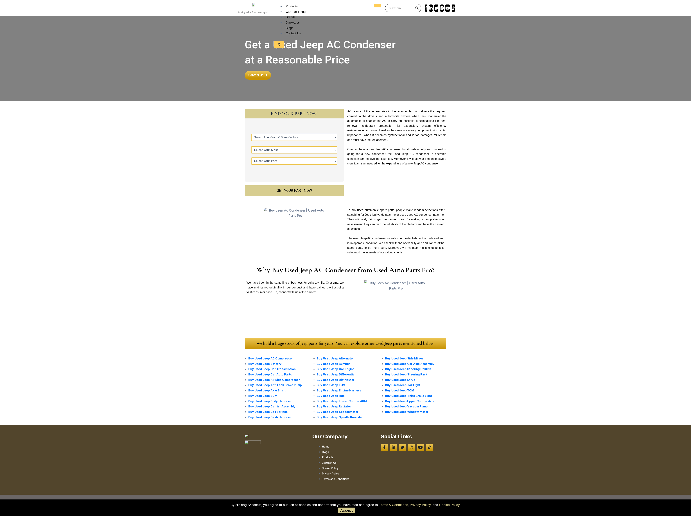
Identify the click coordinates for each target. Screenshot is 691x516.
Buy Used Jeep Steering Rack (406, 374)
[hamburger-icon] (377, 5)
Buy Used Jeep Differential (336, 374)
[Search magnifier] (416, 8)
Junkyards (293, 22)
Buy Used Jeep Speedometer (337, 412)
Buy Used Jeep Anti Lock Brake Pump (275, 385)
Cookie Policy (449, 505)
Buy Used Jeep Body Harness (269, 401)
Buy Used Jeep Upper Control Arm (409, 401)
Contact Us (293, 33)
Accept (346, 510)
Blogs (289, 28)
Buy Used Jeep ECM (331, 385)
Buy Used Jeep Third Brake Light (408, 396)
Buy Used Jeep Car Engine (335, 369)
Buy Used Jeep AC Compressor (270, 358)
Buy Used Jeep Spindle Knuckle (339, 417)
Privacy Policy (420, 505)
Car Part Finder (296, 11)
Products (292, 6)
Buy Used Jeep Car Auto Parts (270, 374)
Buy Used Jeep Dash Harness (269, 417)
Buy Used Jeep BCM (262, 396)
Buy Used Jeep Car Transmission (272, 369)
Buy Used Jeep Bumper (333, 364)
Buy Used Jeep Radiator (334, 406)
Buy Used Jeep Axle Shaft (267, 390)
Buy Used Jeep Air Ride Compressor (274, 380)
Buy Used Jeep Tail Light (402, 385)
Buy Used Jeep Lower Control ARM (342, 401)
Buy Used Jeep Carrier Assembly (271, 406)
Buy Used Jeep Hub (331, 396)
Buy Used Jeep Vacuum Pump (406, 406)
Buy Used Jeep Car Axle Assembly (409, 364)
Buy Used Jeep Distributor (335, 380)
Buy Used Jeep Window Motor (406, 412)
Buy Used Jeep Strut (400, 380)
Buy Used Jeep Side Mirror (404, 358)
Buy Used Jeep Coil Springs (268, 412)
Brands (290, 17)
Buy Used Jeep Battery (265, 364)
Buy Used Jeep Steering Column (408, 369)
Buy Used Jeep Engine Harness (339, 390)
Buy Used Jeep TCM (399, 390)
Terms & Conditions (393, 505)
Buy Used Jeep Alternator (335, 358)
